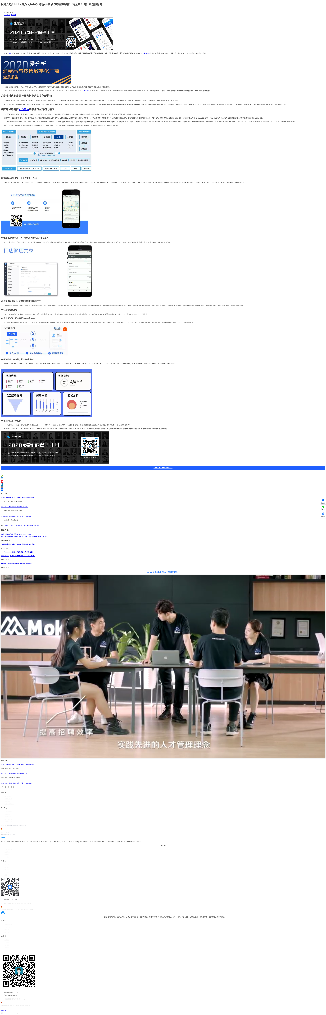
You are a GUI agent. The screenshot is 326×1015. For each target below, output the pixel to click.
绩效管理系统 (8, 814)
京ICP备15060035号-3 (6, 832)
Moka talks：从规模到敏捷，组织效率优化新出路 (14, 507)
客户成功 (6, 857)
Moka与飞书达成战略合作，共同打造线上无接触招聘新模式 (18, 497)
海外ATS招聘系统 (9, 804)
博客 (5, 875)
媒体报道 (13, 15)
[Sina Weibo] (163, 481)
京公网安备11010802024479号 (8, 834)
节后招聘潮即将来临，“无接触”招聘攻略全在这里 (18, 544)
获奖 (38, 525)
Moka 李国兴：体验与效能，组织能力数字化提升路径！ (16, 516)
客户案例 (6, 867)
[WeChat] (163, 476)
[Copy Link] (163, 487)
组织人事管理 (8, 819)
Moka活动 (7, 15)
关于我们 (6, 864)
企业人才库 (7, 852)
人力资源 (24, 109)
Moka (5, 10)
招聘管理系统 (146, 53)
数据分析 (6, 854)
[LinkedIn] (163, 484)
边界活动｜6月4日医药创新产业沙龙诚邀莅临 (16, 564)
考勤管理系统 (8, 822)
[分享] (163, 489)
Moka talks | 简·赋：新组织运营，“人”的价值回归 (18, 556)
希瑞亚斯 (25, 525)
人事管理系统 (8, 811)
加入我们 (6, 870)
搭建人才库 (7, 801)
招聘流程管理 (8, 799)
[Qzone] (163, 478)
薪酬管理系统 (8, 816)
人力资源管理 (86, 91)
